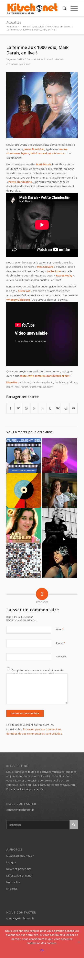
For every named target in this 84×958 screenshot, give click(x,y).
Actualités (13, 22)
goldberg (72, 382)
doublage (59, 382)
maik (17, 386)
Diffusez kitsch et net (19, 875)
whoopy (48, 386)
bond (27, 382)
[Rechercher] (62, 8)
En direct (11, 888)
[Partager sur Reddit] (66, 408)
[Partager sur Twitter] (18, 408)
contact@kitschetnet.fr (20, 810)
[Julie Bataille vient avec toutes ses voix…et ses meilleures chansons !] (23, 525)
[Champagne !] (59, 560)
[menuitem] (62, 8)
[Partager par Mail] (73, 408)
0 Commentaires (34, 59)
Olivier (27, 64)
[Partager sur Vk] (58, 408)
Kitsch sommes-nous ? (20, 855)
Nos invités (13, 882)
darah (49, 382)
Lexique (11, 862)
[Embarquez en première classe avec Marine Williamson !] (59, 490)
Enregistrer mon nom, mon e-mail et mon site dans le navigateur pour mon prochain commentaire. (37, 673)
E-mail (60, 643)
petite (24, 386)
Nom (60, 629)
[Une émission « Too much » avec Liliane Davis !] (59, 455)
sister (32, 386)
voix (39, 386)
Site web (61, 656)
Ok (42, 950)
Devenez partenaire (18, 869)
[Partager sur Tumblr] (50, 408)
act (21, 382)
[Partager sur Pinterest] (34, 408)
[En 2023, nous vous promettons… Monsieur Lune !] (23, 490)
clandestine (38, 382)
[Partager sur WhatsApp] (26, 408)
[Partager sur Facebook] (10, 408)
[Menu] (72, 8)
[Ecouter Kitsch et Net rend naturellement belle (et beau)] (23, 455)
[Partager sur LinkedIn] (42, 408)
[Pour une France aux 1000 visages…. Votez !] (23, 560)
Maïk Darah (43, 164)
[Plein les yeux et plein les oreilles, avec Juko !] (59, 525)
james (9, 386)
